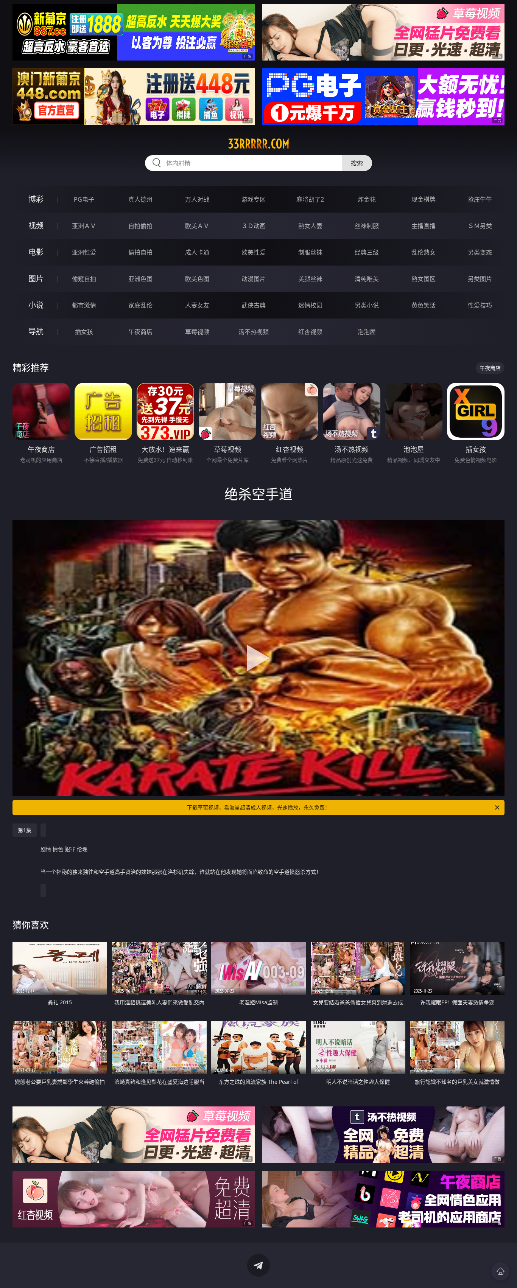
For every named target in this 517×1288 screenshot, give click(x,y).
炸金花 (367, 199)
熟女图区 (423, 279)
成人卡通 (197, 252)
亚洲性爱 (84, 252)
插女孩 (84, 332)
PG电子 (84, 199)
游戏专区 (253, 199)
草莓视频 (197, 332)
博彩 (36, 199)
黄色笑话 (423, 305)
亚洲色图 (140, 279)
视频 (36, 226)
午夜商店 (140, 332)
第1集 (24, 830)
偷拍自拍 (140, 252)
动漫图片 (253, 279)
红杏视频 (310, 332)
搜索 (357, 163)
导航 (36, 331)
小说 (36, 305)
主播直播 (423, 226)
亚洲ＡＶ (84, 226)
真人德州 (140, 199)
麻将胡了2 (310, 199)
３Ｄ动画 (253, 226)
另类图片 (480, 279)
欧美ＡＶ (197, 226)
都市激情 (84, 305)
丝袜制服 (367, 226)
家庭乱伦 (140, 305)
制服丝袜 (310, 252)
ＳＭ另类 (480, 226)
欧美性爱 (253, 252)
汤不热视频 (253, 332)
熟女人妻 (310, 226)
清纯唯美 (367, 279)
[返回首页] (500, 1271)
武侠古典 (253, 305)
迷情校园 (310, 305)
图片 (36, 278)
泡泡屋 (367, 332)
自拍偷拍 (140, 226)
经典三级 (367, 252)
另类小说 (367, 305)
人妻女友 (197, 305)
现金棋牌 (423, 199)
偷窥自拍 (84, 279)
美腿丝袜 (310, 279)
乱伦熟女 (423, 252)
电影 (36, 252)
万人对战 (197, 199)
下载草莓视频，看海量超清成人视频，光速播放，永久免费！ (258, 807)
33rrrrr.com (259, 143)
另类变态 (480, 252)
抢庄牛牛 (480, 199)
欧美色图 (197, 279)
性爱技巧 (480, 305)
